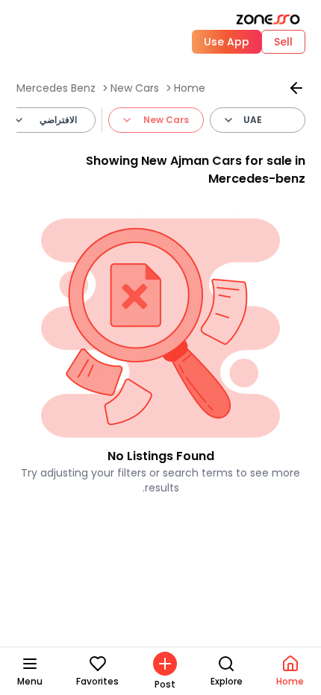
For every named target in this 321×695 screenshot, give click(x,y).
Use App (226, 41)
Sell (283, 41)
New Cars (134, 88)
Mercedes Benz (56, 88)
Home (189, 88)
